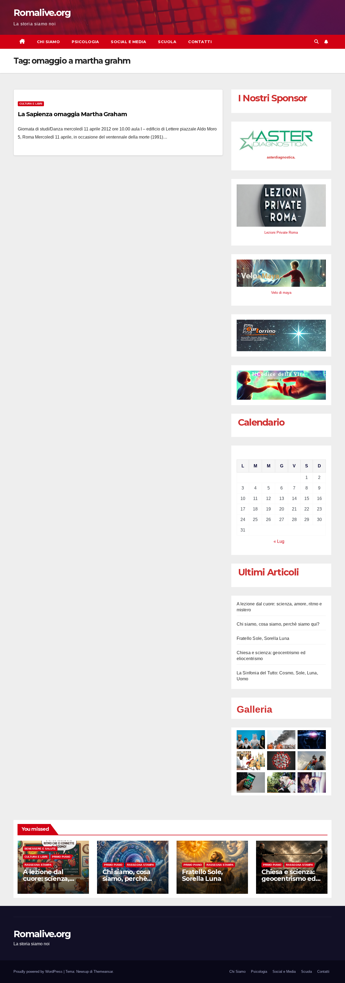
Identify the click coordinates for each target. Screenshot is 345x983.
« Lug (279, 541)
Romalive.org (42, 12)
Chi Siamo (48, 41)
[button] (316, 41)
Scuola (167, 41)
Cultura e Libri (30, 103)
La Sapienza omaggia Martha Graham (72, 114)
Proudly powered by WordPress (38, 972)
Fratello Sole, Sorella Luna (263, 638)
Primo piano (61, 856)
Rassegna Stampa (38, 864)
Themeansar (103, 972)
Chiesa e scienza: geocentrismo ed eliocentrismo (288, 878)
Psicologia (85, 41)
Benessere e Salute (40, 848)
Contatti (200, 41)
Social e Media (128, 41)
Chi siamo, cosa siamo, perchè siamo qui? (278, 624)
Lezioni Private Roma (281, 232)
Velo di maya (281, 293)
